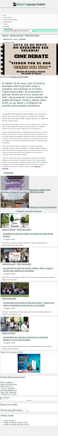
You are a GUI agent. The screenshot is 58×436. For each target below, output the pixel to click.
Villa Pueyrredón (8, 21)
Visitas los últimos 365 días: (14, 425)
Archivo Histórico (8, 28)
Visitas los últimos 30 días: (13, 423)
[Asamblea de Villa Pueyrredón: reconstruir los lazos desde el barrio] (15, 227)
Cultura (5, 24)
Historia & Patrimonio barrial (10, 19)
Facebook (5, 168)
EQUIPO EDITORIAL (13, 429)
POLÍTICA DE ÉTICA (13, 431)
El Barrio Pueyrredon (19, 77)
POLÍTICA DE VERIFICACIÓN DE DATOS (22, 433)
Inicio (5, 15)
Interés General (7, 17)
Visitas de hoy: (9, 421)
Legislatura (6, 26)
